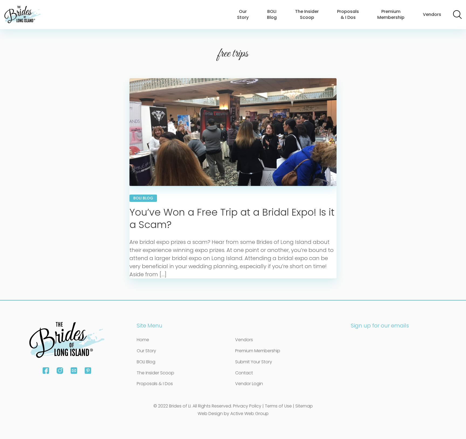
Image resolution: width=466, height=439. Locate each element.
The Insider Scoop (307, 14)
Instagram (60, 370)
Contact (244, 373)
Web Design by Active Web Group (233, 413)
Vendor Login (249, 384)
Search (457, 14)
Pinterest (88, 370)
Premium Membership (391, 14)
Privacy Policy (247, 406)
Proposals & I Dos (348, 14)
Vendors (432, 14)
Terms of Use (278, 406)
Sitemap (304, 406)
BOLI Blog (272, 14)
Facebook (46, 370)
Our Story (243, 14)
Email (74, 370)
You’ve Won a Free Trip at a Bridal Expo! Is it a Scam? (231, 218)
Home (143, 340)
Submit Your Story (253, 362)
